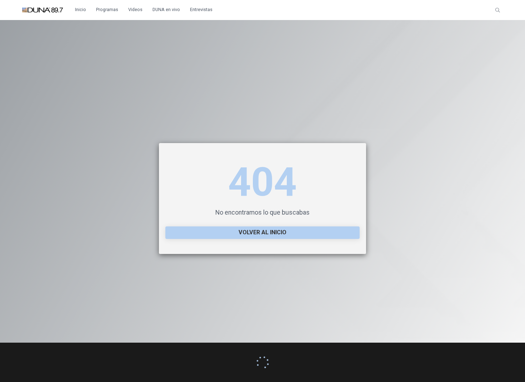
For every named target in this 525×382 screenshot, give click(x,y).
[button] (497, 10)
